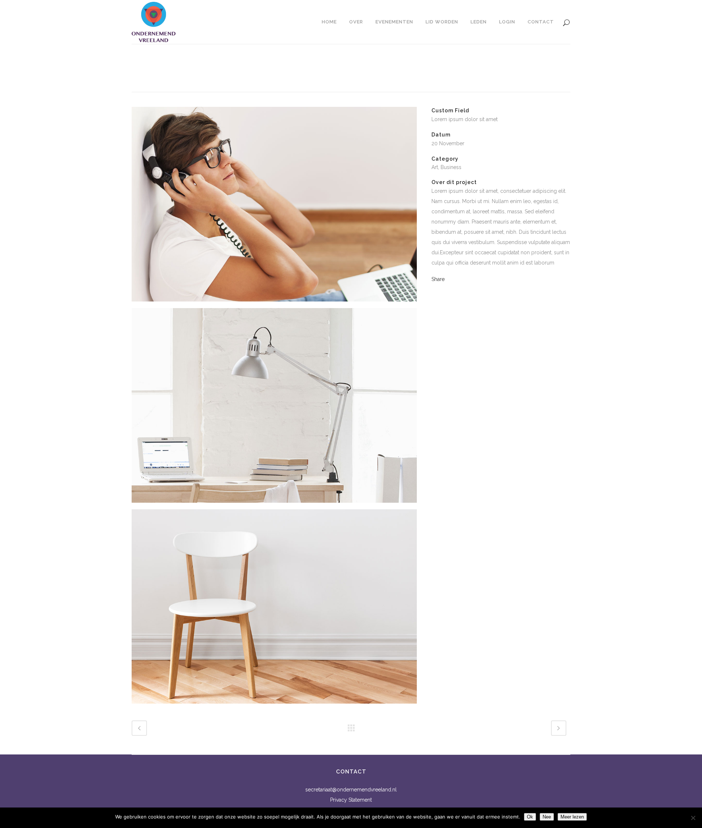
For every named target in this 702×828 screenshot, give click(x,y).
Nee (547, 817)
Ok (530, 817)
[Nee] (693, 817)
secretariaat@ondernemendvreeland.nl (351, 790)
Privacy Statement (351, 800)
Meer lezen (572, 817)
